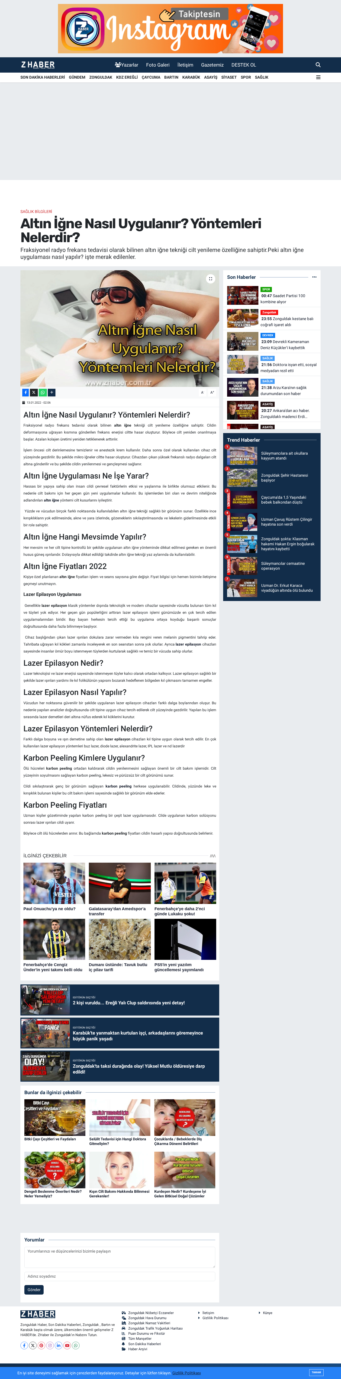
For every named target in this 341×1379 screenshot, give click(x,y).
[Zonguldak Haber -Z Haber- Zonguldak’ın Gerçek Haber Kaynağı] (37, 65)
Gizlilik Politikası (215, 1318)
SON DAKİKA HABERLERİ (42, 77)
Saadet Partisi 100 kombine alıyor (283, 298)
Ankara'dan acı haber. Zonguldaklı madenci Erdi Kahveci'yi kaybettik (285, 414)
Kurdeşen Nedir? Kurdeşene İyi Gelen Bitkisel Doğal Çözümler (180, 1193)
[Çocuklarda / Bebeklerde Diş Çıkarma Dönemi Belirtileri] (184, 1117)
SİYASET (229, 77)
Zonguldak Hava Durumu (147, 1318)
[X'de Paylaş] (34, 392)
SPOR (246, 77)
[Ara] (318, 64)
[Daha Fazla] (51, 392)
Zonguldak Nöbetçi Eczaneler (151, 1313)
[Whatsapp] (76, 1345)
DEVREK (267, 335)
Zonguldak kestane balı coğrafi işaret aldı (287, 321)
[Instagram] (50, 1345)
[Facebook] (24, 1345)
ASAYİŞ (210, 77)
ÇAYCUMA (151, 77)
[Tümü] (314, 277)
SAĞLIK (261, 77)
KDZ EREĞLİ (127, 77)
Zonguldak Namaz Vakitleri (149, 1323)
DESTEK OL (244, 65)
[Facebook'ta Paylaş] (25, 392)
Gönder (34, 1289)
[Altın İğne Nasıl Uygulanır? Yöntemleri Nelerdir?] (119, 328)
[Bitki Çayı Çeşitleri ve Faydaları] (54, 1117)
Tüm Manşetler (139, 1339)
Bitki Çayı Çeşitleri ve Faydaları (50, 1139)
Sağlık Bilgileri (36, 211)
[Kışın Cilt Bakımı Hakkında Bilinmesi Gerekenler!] (119, 1169)
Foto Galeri (158, 65)
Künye (267, 1313)
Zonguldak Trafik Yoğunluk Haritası (155, 1328)
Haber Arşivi (137, 1349)
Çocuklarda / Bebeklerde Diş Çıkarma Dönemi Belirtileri (178, 1141)
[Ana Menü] (318, 78)
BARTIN (171, 77)
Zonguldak (269, 312)
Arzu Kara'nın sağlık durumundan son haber (284, 390)
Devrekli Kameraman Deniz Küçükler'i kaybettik (285, 344)
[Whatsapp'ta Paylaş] (43, 392)
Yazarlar (129, 65)
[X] (33, 1345)
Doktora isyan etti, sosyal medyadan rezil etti (289, 367)
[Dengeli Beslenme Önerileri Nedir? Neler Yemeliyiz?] (54, 1169)
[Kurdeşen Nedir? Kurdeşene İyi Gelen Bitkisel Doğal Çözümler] (184, 1169)
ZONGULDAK (100, 77)
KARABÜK (191, 77)
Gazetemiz (212, 65)
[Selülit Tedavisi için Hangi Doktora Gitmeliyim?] (119, 1117)
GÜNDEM (77, 77)
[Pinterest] (41, 1345)
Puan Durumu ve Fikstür (146, 1333)
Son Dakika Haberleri (144, 1344)
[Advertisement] (170, 143)
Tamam (316, 1372)
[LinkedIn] (58, 1345)
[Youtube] (67, 1345)
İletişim (185, 65)
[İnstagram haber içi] (170, 28)
